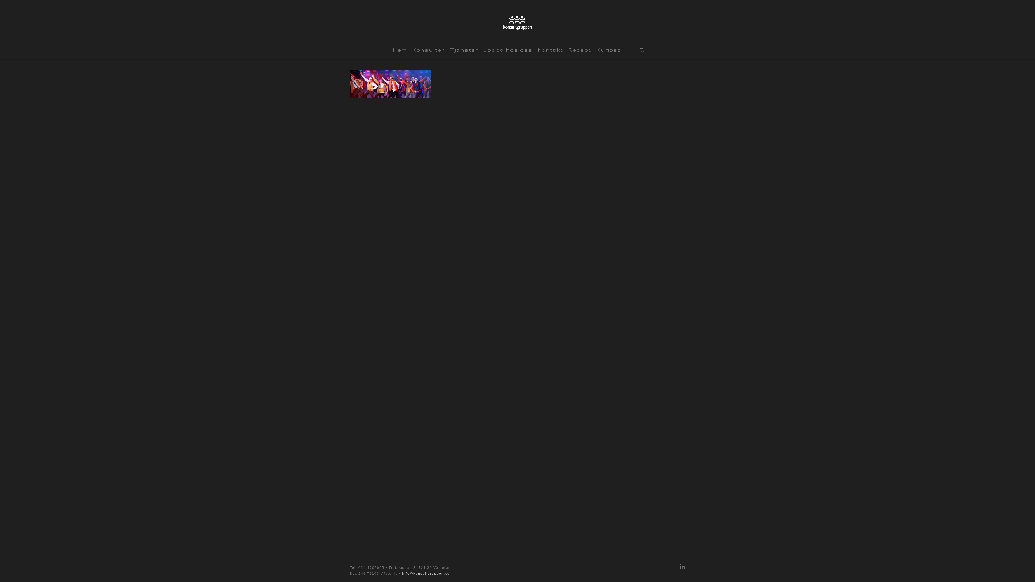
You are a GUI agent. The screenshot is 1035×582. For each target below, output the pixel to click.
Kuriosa (609, 50)
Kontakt (550, 50)
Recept (579, 50)
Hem (400, 50)
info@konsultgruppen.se (426, 574)
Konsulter (428, 50)
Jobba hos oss (508, 50)
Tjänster (464, 50)
